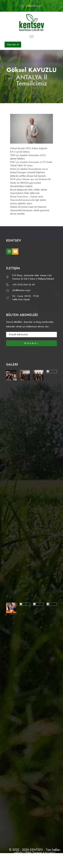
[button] (13, 44)
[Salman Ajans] (49, 853)
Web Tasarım (33, 853)
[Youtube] (15, 251)
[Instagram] (9, 251)
